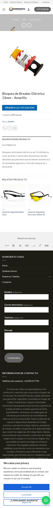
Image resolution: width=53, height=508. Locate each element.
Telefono (13, 317)
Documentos (9, 145)
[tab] (26, 139)
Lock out (35, 19)
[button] (46, 500)
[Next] (51, 203)
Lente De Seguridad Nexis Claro (13, 213)
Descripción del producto (16, 139)
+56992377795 (31, 381)
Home (15, 19)
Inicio (6, 2)
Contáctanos (14, 357)
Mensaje (8, 330)
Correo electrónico (18, 305)
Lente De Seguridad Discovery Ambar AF (36, 213)
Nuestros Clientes (31, 2)
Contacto (45, 2)
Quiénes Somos (16, 2)
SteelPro (11, 121)
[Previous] (2, 203)
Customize (26, 494)
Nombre (13, 292)
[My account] (28, 9)
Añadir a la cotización (19, 107)
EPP (24, 19)
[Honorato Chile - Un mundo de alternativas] (16, 9)
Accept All (26, 487)
